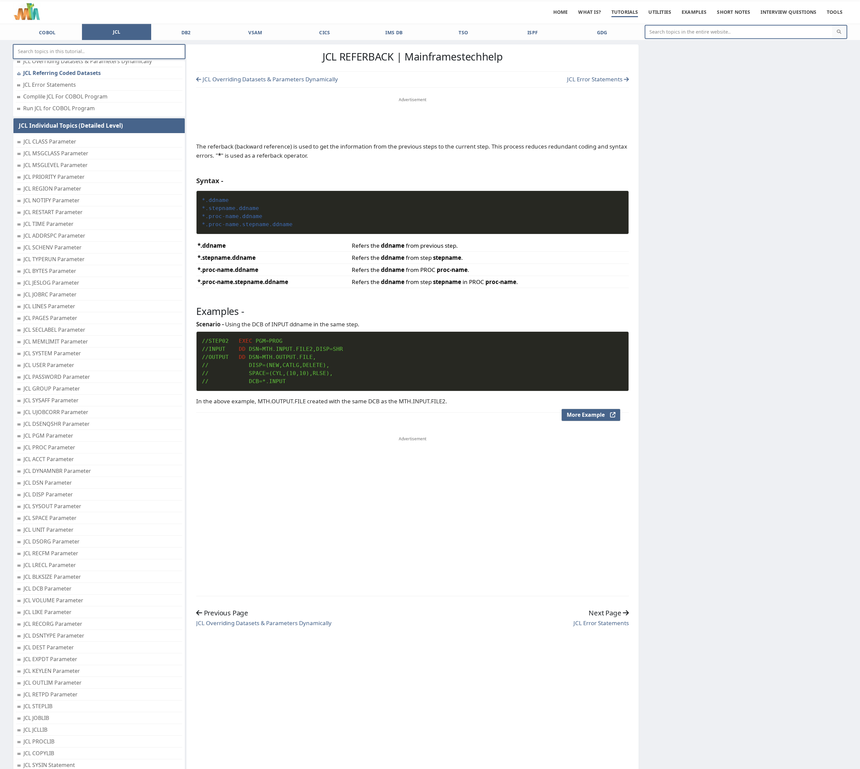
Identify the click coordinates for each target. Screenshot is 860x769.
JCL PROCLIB (39, 741)
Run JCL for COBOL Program (59, 108)
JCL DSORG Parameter (52, 541)
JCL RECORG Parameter (53, 624)
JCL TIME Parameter (49, 224)
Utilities (659, 12)
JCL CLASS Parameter (50, 141)
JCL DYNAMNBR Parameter (57, 471)
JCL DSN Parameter (48, 482)
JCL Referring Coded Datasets (62, 73)
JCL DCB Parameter (48, 588)
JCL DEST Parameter (49, 647)
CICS (324, 32)
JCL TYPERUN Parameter (54, 259)
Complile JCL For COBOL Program (65, 96)
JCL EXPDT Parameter (50, 659)
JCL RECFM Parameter (51, 553)
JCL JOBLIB (36, 718)
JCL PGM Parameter (48, 435)
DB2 (186, 32)
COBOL (47, 32)
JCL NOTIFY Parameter (52, 200)
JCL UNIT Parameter (49, 529)
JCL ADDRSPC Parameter (54, 235)
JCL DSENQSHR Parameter (57, 424)
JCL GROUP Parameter (52, 388)
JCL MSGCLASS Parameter (56, 153)
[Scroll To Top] (848, 761)
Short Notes (733, 12)
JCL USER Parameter (49, 365)
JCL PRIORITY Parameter (54, 176)
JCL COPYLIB (39, 753)
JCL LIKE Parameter (48, 612)
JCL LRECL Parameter (50, 565)
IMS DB (393, 32)
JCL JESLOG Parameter (51, 282)
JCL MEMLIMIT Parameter (56, 341)
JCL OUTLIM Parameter (53, 682)
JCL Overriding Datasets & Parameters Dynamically (87, 61)
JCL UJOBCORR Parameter (56, 412)
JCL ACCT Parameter (49, 459)
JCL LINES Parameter (49, 306)
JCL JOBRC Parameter (50, 294)
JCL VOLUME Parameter (53, 600)
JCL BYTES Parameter (50, 271)
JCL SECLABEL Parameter (54, 329)
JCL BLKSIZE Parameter (52, 576)
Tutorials (624, 12)
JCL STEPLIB (38, 706)
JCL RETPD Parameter (51, 694)
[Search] (839, 32)
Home (560, 12)
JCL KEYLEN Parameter (52, 671)
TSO (463, 32)
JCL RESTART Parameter (53, 212)
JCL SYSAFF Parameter (51, 400)
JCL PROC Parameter (49, 447)
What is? (589, 12)
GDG (602, 32)
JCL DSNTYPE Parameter (54, 635)
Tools (835, 12)
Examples (694, 12)
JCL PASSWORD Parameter (57, 376)
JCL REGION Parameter (52, 188)
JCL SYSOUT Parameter (52, 506)
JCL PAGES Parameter (50, 318)
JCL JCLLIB (35, 729)
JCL (117, 32)
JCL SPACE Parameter (50, 518)
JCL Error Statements (49, 84)
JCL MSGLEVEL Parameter (56, 165)
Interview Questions (788, 12)
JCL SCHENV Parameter (53, 247)
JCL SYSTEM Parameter (52, 353)
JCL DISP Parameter (48, 494)
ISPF (532, 32)
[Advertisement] (412, 121)
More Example (588, 414)
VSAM (255, 32)
